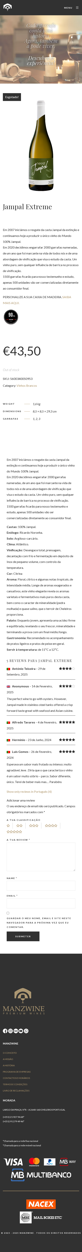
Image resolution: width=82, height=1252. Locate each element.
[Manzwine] (7, 7)
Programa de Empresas (17, 1071)
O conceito (10, 1052)
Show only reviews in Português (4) (29, 791)
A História (9, 1065)
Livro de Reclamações (16, 1090)
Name (12, 878)
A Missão (8, 1059)
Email (12, 895)
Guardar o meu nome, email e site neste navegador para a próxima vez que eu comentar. (39, 922)
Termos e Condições (15, 1084)
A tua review (18, 839)
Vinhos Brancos (27, 385)
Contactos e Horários (16, 1078)
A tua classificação (23, 820)
